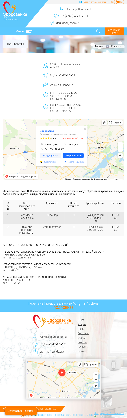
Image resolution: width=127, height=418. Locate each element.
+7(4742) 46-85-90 (53, 344)
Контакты (83, 351)
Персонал (83, 333)
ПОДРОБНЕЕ (63, 308)
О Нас (81, 319)
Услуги (82, 324)
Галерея (82, 346)
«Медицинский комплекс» (109, 413)
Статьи (81, 337)
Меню (19, 31)
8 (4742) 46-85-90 (63, 75)
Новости (82, 342)
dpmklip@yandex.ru (68, 23)
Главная (99, 46)
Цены (81, 328)
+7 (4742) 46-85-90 (74, 16)
